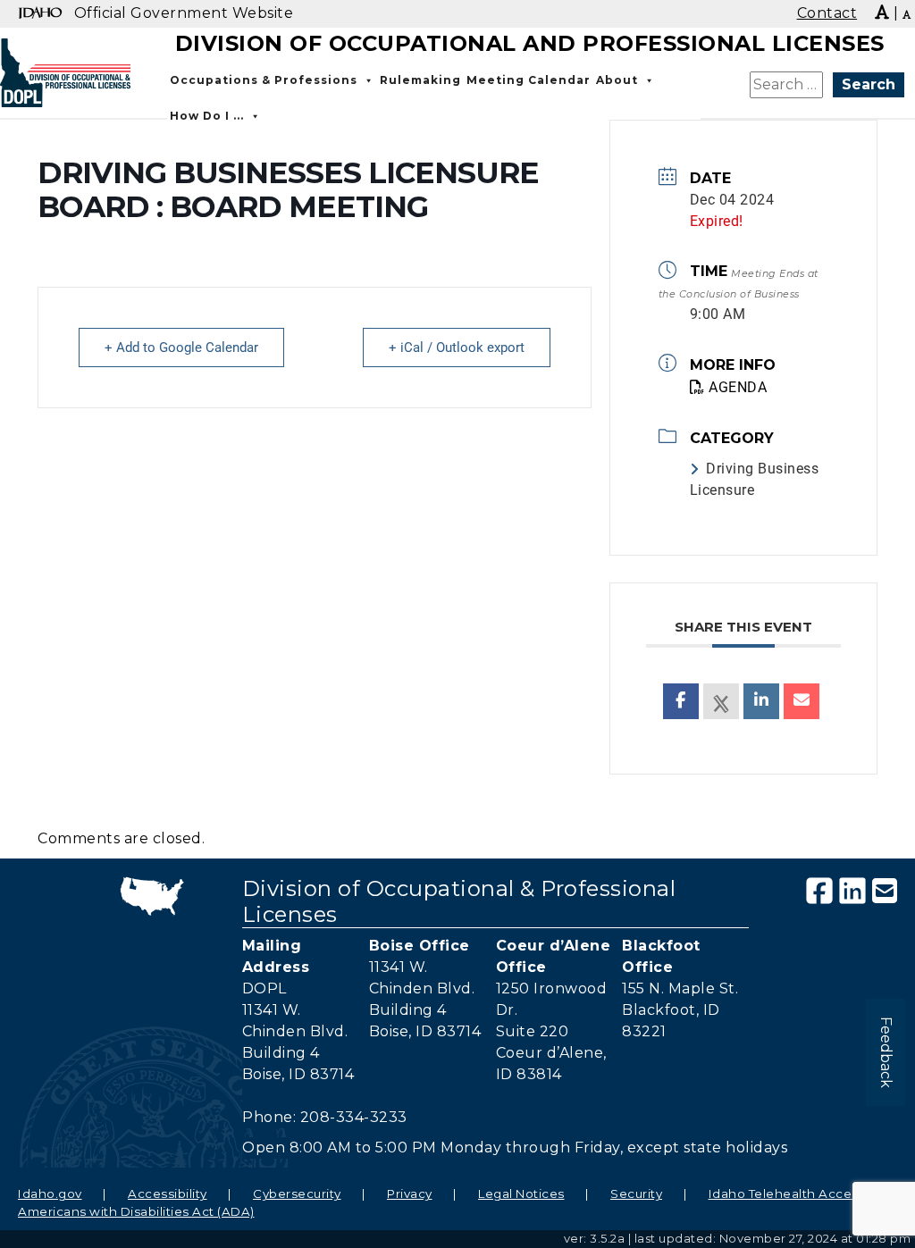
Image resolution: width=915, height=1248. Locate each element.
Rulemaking (420, 80)
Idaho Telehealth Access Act (800, 1193)
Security (636, 1193)
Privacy (409, 1193)
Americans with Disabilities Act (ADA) (136, 1211)
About (617, 80)
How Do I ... (207, 115)
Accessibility (167, 1193)
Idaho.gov (50, 1193)
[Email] (801, 701)
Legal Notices (521, 1193)
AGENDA (738, 387)
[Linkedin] (761, 701)
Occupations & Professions (263, 80)
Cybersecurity (297, 1193)
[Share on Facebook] (681, 701)
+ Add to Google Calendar (181, 347)
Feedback (885, 1052)
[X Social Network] (721, 701)
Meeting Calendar (528, 80)
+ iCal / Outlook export (457, 347)
